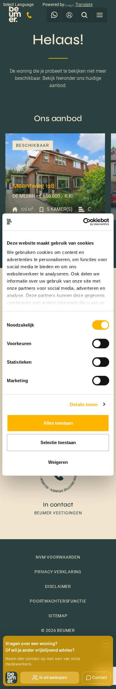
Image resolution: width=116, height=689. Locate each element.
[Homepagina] (15, 15)
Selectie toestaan (58, 442)
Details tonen (84, 404)
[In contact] (58, 482)
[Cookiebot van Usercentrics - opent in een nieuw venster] (83, 222)
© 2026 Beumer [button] (58, 630)
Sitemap (57, 615)
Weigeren (58, 461)
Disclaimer (58, 586)
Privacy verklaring (58, 571)
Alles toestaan (58, 422)
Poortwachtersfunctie (58, 601)
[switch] (100, 343)
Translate (84, 4)
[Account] (69, 14)
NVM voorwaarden (58, 557)
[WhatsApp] (54, 14)
